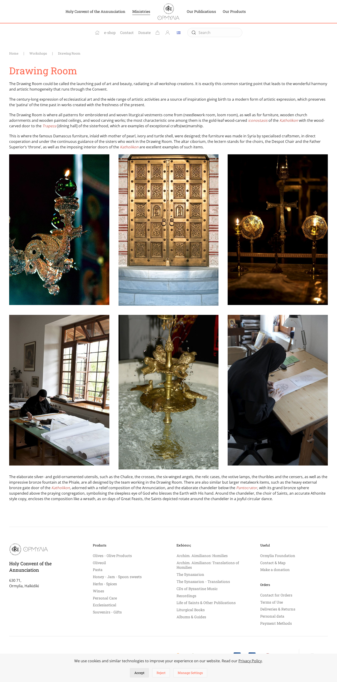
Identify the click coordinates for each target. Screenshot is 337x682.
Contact (127, 32)
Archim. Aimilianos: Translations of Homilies (208, 565)
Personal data (272, 616)
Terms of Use (271, 602)
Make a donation (275, 569)
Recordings (186, 595)
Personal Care (105, 598)
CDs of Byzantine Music (197, 588)
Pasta (97, 569)
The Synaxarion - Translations (203, 581)
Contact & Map (272, 562)
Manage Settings (190, 673)
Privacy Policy (250, 660)
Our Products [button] (234, 11)
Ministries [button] (141, 11)
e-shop (110, 32)
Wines (98, 590)
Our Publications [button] (201, 11)
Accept (139, 673)
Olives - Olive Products (112, 555)
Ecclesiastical (104, 604)
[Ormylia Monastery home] (97, 32)
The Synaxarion (190, 574)
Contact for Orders (276, 595)
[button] (59, 229)
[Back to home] (168, 11)
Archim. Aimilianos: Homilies (202, 555)
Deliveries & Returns (277, 609)
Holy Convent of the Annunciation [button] (95, 11)
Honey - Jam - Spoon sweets (117, 576)
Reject (161, 673)
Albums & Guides (191, 616)
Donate (144, 32)
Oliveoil (99, 562)
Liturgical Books (191, 609)
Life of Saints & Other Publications (206, 602)
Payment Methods (276, 623)
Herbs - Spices (105, 583)
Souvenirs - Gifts (107, 612)
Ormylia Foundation (277, 555)
